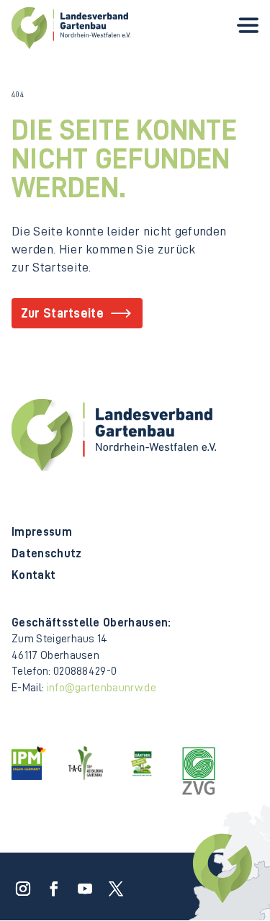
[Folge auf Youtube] (80, 884)
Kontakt (33, 575)
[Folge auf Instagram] (19, 884)
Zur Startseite (62, 313)
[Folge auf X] (111, 884)
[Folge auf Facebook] (49, 884)
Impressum (42, 532)
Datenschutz (47, 554)
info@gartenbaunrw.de (101, 687)
